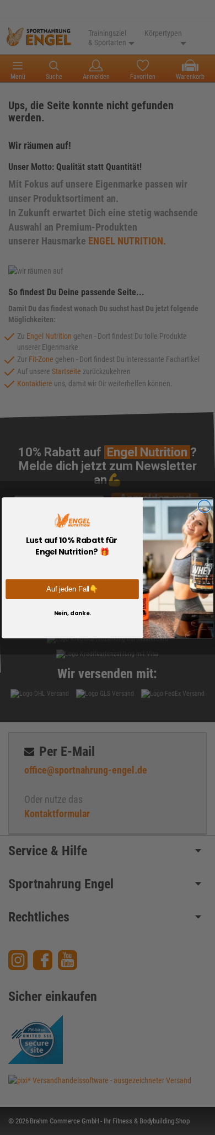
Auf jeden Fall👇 (72, 589)
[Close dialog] (204, 506)
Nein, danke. (72, 613)
